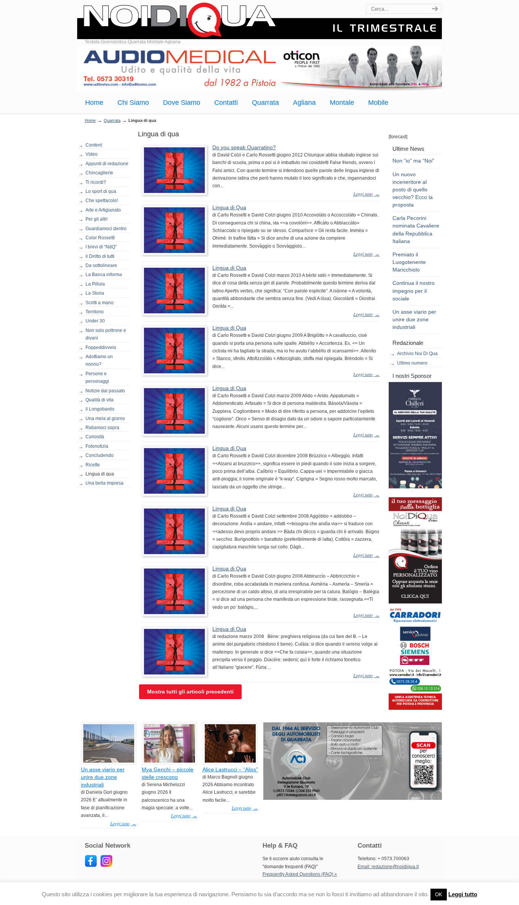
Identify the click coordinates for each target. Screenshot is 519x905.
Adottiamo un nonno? (99, 360)
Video (91, 154)
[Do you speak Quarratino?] (174, 191)
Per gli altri (96, 219)
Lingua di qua (99, 474)
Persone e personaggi (97, 377)
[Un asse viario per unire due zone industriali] (108, 761)
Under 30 (95, 321)
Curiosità (94, 436)
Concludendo (99, 455)
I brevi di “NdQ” (101, 247)
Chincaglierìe (99, 172)
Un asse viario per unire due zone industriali (414, 319)
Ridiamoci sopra (102, 427)
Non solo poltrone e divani (105, 334)
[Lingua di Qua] (174, 251)
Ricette (92, 465)
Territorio (94, 311)
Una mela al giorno (105, 418)
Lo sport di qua (100, 191)
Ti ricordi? (95, 182)
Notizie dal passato (105, 390)
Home (90, 120)
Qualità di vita (99, 400)
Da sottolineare (101, 265)
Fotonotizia (96, 446)
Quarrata (112, 120)
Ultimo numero (412, 363)
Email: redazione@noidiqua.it (388, 866)
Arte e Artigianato (103, 210)
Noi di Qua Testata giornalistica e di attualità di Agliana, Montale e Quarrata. (259, 20)
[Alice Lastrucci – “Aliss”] (230, 761)
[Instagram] (106, 865)
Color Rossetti (100, 237)
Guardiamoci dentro (106, 228)
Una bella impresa (104, 483)
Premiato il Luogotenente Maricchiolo (409, 262)
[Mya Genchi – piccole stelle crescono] (169, 761)
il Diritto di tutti (99, 256)
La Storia (94, 293)
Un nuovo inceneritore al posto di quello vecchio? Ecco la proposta (412, 189)
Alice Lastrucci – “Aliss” (230, 769)
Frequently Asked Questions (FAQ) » (300, 874)
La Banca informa (103, 274)
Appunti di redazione (106, 163)
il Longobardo (99, 409)
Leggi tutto (462, 894)
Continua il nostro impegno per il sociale (413, 290)
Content (93, 145)
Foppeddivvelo (100, 347)
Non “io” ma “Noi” (413, 161)
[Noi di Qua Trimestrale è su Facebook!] (91, 865)
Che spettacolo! (101, 200)
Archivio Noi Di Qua (417, 353)
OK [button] (438, 894)
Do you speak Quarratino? (244, 147)
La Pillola (95, 284)
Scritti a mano (99, 302)
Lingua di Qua (229, 207)
